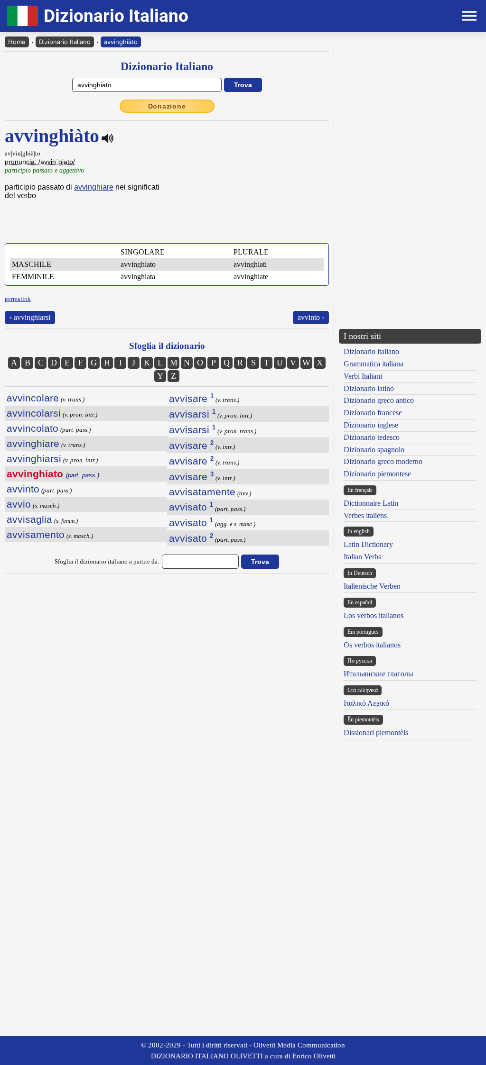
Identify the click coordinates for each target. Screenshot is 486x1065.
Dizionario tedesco (372, 437)
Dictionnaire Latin (371, 503)
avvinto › (311, 317)
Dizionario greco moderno (383, 461)
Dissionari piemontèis (376, 732)
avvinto (23, 488)
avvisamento (36, 534)
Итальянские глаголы (378, 674)
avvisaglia (29, 519)
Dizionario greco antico (379, 400)
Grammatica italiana (373, 364)
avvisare (191, 398)
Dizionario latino (369, 388)
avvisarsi (192, 414)
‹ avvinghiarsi (29, 317)
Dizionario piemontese (377, 474)
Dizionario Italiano (65, 42)
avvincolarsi (34, 413)
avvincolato (32, 428)
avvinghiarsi (34, 458)
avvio (19, 504)
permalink (18, 298)
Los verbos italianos (373, 615)
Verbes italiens (365, 515)
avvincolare (33, 397)
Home (17, 42)
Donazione (167, 106)
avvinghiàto (121, 42)
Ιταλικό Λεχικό (366, 703)
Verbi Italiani (363, 376)
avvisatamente (202, 491)
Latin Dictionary (368, 544)
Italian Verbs (362, 557)
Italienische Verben (372, 586)
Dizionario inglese (371, 425)
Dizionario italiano (371, 351)
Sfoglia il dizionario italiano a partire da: (107, 561)
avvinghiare (93, 187)
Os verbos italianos (372, 645)
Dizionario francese (373, 413)
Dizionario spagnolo (374, 450)
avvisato (191, 506)
